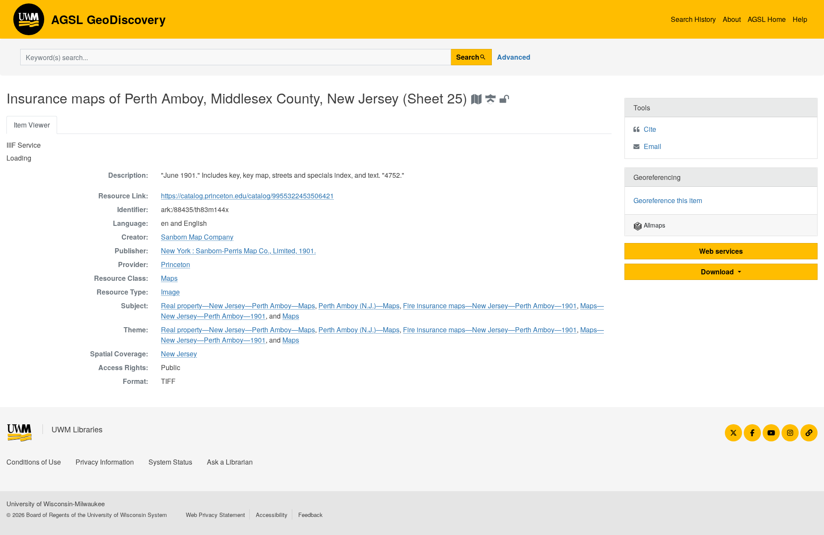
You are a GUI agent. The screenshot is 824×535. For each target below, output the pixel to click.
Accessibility (272, 515)
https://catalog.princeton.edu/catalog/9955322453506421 (247, 196)
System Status (170, 462)
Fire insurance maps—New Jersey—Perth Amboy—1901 (490, 305)
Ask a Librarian (230, 462)
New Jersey (179, 354)
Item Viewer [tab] (32, 125)
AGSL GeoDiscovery (28, 22)
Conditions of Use (33, 462)
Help (800, 19)
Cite (650, 129)
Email (652, 146)
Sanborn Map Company (197, 237)
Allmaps (653, 225)
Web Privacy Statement (215, 515)
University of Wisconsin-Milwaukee (55, 503)
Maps (169, 278)
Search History (693, 19)
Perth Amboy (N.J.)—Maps (359, 305)
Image (170, 292)
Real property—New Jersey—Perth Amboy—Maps (238, 305)
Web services (721, 251)
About (732, 19)
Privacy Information (105, 462)
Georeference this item (667, 200)
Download (718, 272)
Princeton (175, 264)
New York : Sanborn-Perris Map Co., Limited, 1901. (238, 250)
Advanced (513, 57)
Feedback (310, 515)
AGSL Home (767, 19)
